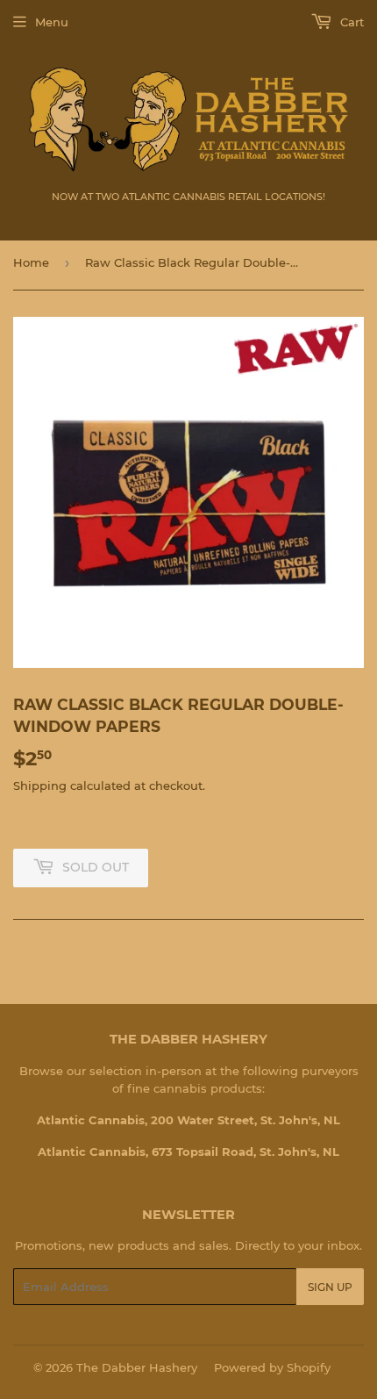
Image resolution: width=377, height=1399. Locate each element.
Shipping (40, 785)
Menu (51, 22)
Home (31, 262)
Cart (350, 22)
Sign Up (330, 1287)
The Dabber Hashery (136, 1367)
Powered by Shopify (272, 1367)
